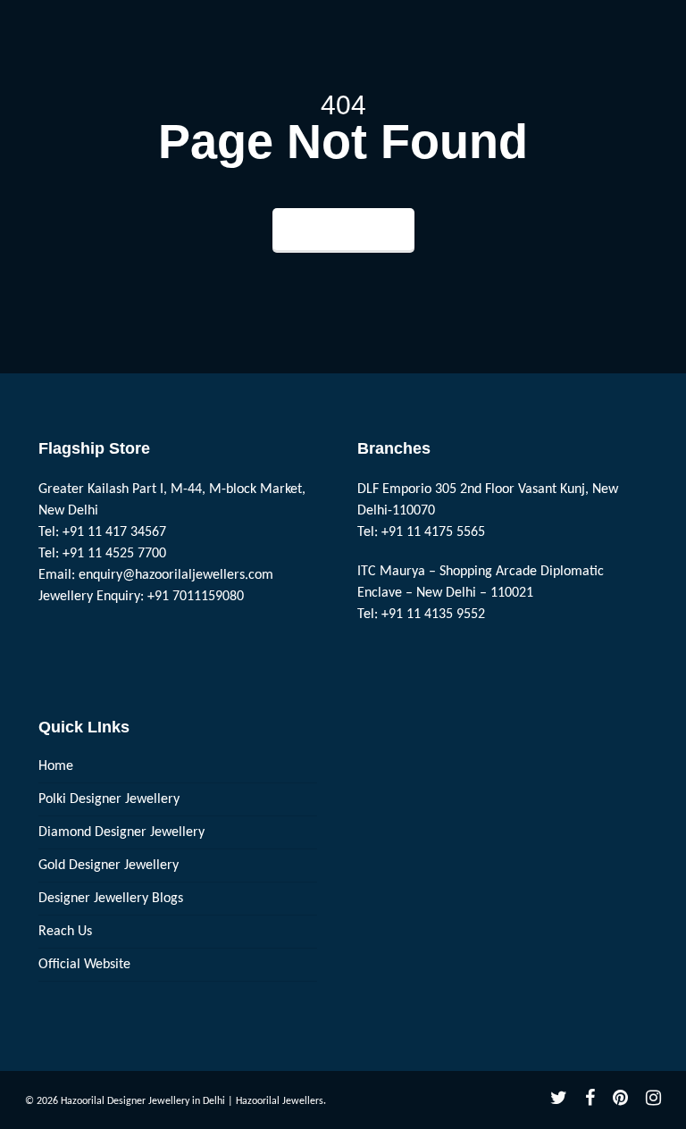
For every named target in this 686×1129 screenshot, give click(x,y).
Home (55, 766)
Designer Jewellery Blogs (110, 898)
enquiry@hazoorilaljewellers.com (176, 575)
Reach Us (65, 931)
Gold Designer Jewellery (108, 865)
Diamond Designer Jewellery (121, 832)
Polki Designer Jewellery (109, 799)
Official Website (84, 965)
